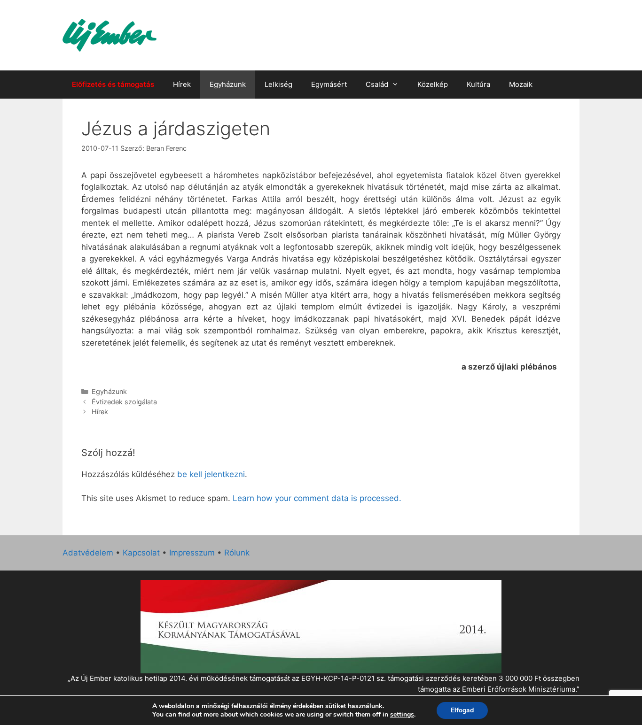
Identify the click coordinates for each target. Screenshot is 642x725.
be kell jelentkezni (211, 474)
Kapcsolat (141, 552)
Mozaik (520, 84)
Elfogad (462, 710)
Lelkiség (278, 84)
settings (402, 714)
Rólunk (237, 552)
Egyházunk (228, 84)
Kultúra (478, 84)
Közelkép (432, 84)
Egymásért (329, 84)
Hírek (182, 84)
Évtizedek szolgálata (124, 402)
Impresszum (192, 552)
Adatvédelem (88, 552)
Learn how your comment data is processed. (317, 498)
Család (377, 84)
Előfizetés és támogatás (113, 84)
